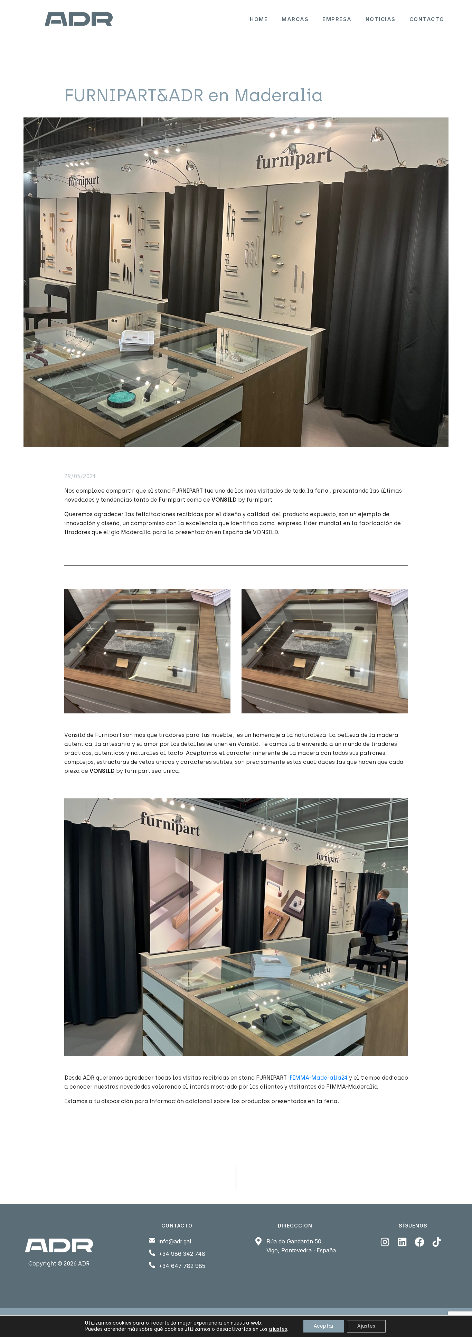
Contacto (426, 19)
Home (259, 19)
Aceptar (324, 1326)
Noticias (381, 19)
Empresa (337, 19)
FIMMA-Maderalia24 (319, 1077)
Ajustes (366, 1326)
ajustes (278, 1329)
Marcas (295, 19)
